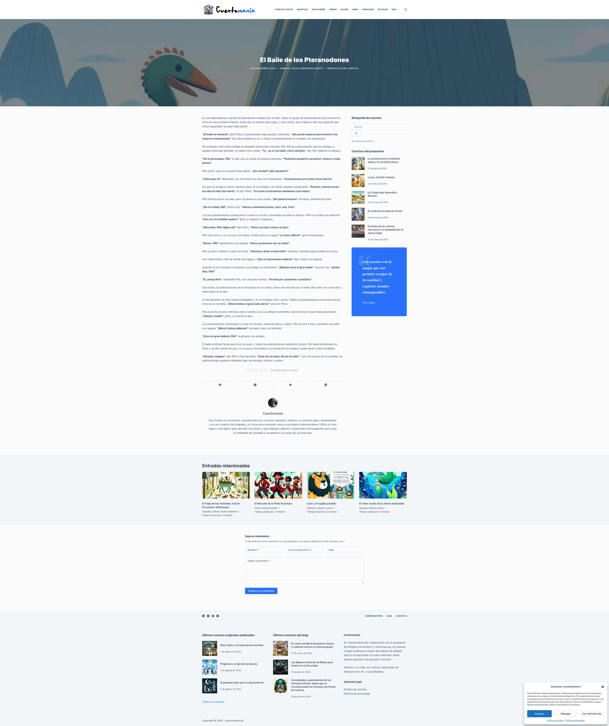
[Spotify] (213, 616)
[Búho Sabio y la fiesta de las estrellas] (209, 648)
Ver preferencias (592, 713)
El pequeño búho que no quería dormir (242, 682)
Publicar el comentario (261, 590)
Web (331, 549)
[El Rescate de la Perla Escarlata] (278, 485)
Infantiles (302, 9)
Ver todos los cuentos (362, 141)
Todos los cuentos (213, 701)
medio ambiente (229, 511)
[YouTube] (208, 616)
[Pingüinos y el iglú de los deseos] (209, 667)
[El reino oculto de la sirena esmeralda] (383, 485)
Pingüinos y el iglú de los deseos (238, 663)
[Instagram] (217, 616)
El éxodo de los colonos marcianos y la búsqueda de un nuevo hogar (385, 229)
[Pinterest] (290, 385)
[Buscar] (405, 9)
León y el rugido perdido (321, 503)
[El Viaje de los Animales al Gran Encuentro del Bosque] (226, 485)
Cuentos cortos (284, 9)
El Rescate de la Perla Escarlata (273, 503)
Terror (333, 9)
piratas (274, 508)
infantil (318, 68)
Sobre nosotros (374, 616)
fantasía (363, 508)
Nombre (252, 549)
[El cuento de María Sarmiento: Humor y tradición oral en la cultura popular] (280, 648)
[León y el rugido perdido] (330, 485)
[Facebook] (220, 385)
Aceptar (539, 713)
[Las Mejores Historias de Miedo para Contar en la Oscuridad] (280, 667)
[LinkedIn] (325, 385)
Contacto (401, 616)
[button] (602, 686)
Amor (355, 9)
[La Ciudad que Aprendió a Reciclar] (358, 197)
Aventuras (368, 9)
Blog (389, 616)
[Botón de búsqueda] (356, 133)
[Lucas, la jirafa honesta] (358, 180)
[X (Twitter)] (255, 385)
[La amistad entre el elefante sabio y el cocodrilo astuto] (358, 163)
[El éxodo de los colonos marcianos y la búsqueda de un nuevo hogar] (358, 231)
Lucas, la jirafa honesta (381, 177)
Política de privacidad (575, 720)
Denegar (566, 713)
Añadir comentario (258, 560)
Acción (344, 9)
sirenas (380, 508)
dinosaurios (306, 68)
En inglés (383, 9)
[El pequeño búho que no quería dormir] (209, 685)
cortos (295, 68)
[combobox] (379, 127)
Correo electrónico (299, 549)
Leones (329, 508)
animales (285, 68)
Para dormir (318, 9)
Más (394, 9)
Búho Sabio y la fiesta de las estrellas (241, 645)
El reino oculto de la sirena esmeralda (381, 503)
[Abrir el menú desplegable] (398, 9)
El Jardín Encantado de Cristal (385, 211)
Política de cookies (555, 720)
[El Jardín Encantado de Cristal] (358, 214)
